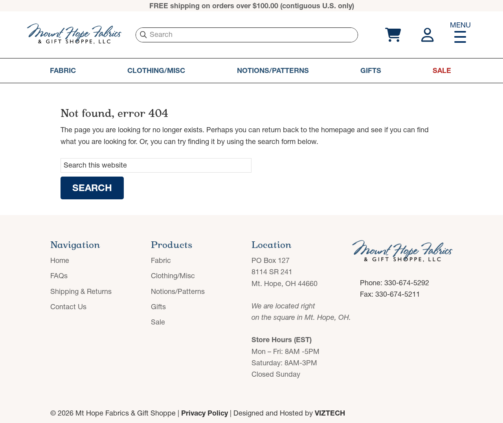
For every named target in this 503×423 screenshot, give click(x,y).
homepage (338, 129)
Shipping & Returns (81, 291)
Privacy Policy (204, 413)
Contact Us (68, 306)
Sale (442, 70)
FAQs (59, 275)
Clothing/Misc (156, 70)
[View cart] (392, 35)
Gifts (370, 70)
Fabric (63, 70)
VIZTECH (330, 413)
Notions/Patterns (273, 70)
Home (59, 260)
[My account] (428, 35)
